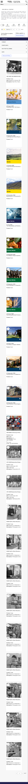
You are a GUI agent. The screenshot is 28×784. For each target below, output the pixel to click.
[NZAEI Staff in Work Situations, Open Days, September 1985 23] (14, 571)
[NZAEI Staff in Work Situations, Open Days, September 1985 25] (14, 512)
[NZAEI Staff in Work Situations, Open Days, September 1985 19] (14, 690)
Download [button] (7, 25)
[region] (14, 47)
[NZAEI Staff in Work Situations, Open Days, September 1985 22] (14, 601)
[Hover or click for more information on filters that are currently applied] (24, 33)
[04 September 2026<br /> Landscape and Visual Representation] (14, 126)
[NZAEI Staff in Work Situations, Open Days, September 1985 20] (14, 660)
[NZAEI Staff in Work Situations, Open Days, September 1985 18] (14, 720)
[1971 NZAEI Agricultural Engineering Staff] (14, 482)
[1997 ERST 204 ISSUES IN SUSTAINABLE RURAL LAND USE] (14, 67)
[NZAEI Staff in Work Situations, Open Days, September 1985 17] (14, 749)
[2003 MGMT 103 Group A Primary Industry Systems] (14, 423)
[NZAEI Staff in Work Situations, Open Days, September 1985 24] (14, 541)
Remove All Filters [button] (20, 35)
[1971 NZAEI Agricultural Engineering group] (14, 452)
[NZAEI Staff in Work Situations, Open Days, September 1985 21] (14, 630)
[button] (13, 25)
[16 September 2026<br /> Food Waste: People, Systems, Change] (14, 245)
